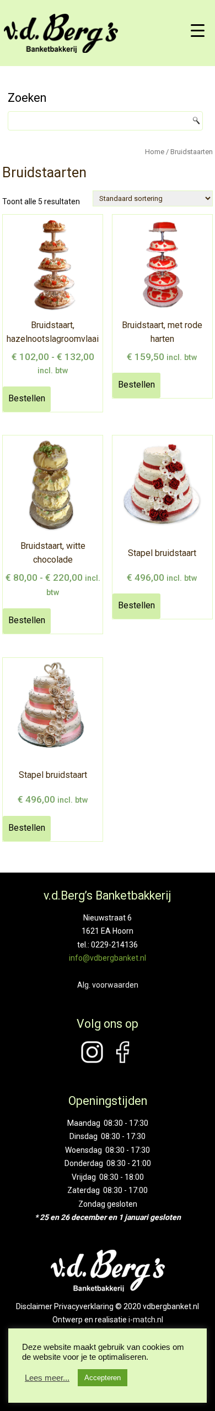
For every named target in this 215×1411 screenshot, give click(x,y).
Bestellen (26, 398)
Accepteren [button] (102, 1378)
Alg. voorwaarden (107, 984)
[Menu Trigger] (197, 30)
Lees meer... (47, 1378)
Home (154, 152)
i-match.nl (145, 1319)
